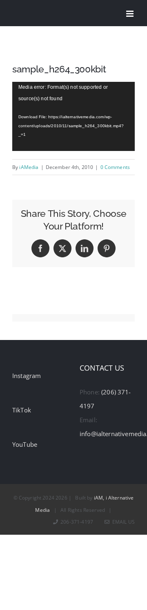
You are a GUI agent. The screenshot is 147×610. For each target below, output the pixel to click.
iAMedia (28, 167)
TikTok (21, 410)
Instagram (26, 375)
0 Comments (115, 167)
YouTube (24, 444)
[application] (73, 116)
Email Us (122, 521)
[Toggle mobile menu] (130, 13)
